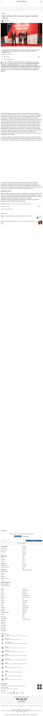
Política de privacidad (13, 714)
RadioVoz (20, 705)
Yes (23, 615)
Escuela (23, 617)
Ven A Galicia (24, 602)
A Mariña (24, 549)
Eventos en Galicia (4, 578)
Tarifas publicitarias (4, 571)
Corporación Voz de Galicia (4, 705)
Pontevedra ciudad (26, 203)
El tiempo (2, 614)
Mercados (24, 612)
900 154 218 (21, 699)
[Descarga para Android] (41, 685)
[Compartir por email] (5, 57)
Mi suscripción (3, 548)
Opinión (2, 598)
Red (23, 598)
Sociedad (2, 602)
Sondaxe (24, 705)
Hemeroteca (3, 551)
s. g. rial (2, 217)
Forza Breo (3, 627)
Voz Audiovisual (16, 705)
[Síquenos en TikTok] (17, 693)
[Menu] (1, 1)
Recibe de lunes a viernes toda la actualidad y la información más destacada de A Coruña (16, 663)
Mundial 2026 (3, 616)
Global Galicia (25, 593)
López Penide (7, 20)
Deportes (2, 600)
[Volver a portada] (21, 1)
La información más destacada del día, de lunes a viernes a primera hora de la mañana (16, 635)
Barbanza (24, 552)
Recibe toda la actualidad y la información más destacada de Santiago (14, 671)
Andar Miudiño (3, 625)
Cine (30, 203)
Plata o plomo (24, 600)
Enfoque (23, 603)
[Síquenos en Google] (22, 693)
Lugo (23, 561)
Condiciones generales (26, 714)
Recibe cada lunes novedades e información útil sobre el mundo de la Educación (15, 647)
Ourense (24, 563)
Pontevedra (24, 564)
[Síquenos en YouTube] (14, 693)
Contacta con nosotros (5, 567)
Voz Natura (30, 705)
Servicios (2, 573)
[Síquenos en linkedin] (11, 693)
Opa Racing (3, 621)
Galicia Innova (25, 609)
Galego (24, 543)
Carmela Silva (12, 63)
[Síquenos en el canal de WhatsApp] (19, 693)
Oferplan (2, 574)
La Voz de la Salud (25, 590)
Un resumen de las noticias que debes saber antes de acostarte (13, 639)
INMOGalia (3, 576)
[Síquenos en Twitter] (5, 693)
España (2, 595)
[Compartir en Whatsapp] (2, 57)
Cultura (2, 603)
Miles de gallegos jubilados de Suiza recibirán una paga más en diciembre (16, 216)
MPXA (38, 705)
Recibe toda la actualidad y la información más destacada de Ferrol (13, 667)
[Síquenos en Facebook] (2, 693)
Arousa (23, 551)
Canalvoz (27, 705)
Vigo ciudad (21, 203)
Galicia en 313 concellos (27, 569)
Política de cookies (19, 714)
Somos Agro (3, 607)
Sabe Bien (24, 592)
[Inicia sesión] (41, 1)
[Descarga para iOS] (38, 685)
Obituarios (3, 610)
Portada (2, 590)
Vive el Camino (25, 605)
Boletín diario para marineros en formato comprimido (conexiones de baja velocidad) (15, 655)
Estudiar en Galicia (25, 595)
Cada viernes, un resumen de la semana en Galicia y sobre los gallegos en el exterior (16, 659)
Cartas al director (4, 565)
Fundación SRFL (11, 705)
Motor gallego (3, 630)
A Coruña (24, 547)
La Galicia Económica (5, 612)
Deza (23, 556)
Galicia (2, 592)
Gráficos (2, 605)
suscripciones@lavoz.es (21, 701)
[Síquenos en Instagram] (8, 693)
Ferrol (23, 557)
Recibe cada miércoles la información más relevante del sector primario (14, 651)
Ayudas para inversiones (5, 585)
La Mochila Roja (25, 607)
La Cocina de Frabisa (26, 597)
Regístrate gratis (18, 536)
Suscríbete (3, 553)
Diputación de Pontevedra (10, 203)
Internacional (3, 597)
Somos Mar (3, 609)
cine (8, 69)
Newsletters (3, 559)
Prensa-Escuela (35, 705)
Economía (3, 593)
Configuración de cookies (33, 714)
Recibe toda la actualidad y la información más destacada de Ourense (14, 679)
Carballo (24, 554)
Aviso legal (7, 714)
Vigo (23, 568)
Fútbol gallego (3, 628)
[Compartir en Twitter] (9, 57)
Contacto (2, 579)
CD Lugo (2, 623)
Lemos (23, 559)
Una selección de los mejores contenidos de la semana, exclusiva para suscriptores (15, 643)
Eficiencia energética (5, 583)
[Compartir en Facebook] (7, 57)
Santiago (24, 566)
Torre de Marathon (4, 618)
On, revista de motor (26, 619)
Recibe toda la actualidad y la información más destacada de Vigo (13, 675)
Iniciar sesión (25, 536)
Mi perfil (2, 557)
